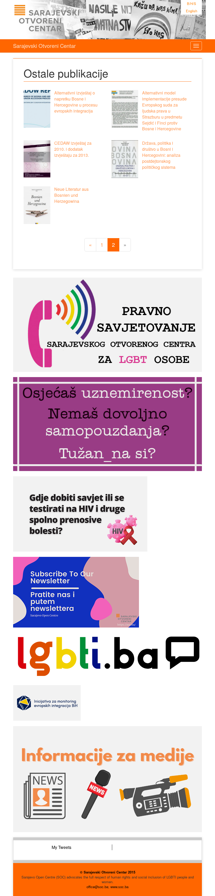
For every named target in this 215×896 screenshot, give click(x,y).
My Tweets (61, 847)
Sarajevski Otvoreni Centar (44, 45)
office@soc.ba (97, 886)
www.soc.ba (119, 886)
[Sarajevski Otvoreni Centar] (57, 19)
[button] (37, 109)
